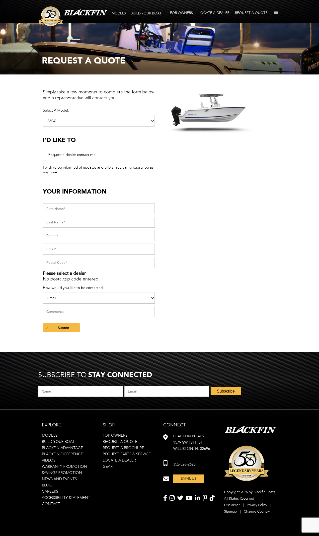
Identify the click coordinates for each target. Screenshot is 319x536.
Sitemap (230, 511)
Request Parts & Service (127, 454)
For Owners (181, 13)
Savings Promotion (62, 472)
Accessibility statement (66, 497)
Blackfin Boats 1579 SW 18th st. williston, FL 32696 (191, 442)
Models (49, 435)
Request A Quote (251, 13)
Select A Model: (56, 110)
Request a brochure (123, 448)
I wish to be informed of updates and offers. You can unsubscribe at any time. (98, 170)
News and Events (59, 479)
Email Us (188, 478)
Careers (50, 491)
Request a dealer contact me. (72, 154)
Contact (51, 504)
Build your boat (58, 441)
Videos (48, 460)
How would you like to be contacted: (73, 287)
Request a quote (120, 441)
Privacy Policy (257, 505)
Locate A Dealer (214, 13)
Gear (108, 466)
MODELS (119, 13)
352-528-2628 (184, 464)
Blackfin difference (62, 454)
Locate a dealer (119, 460)
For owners (115, 435)
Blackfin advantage (62, 448)
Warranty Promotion (64, 466)
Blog (47, 485)
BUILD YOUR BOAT (146, 13)
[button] (61, 327)
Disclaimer (232, 505)
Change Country (257, 511)
